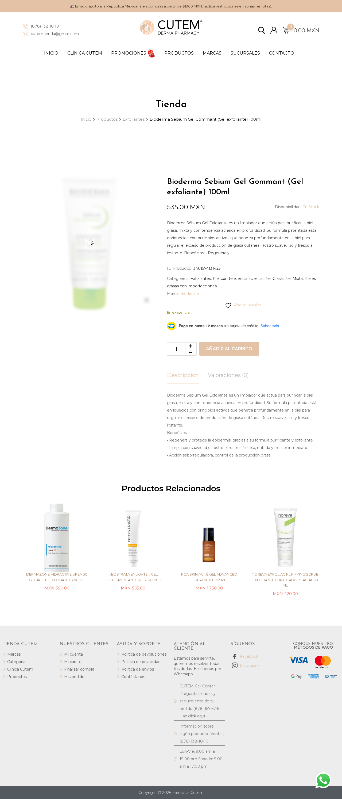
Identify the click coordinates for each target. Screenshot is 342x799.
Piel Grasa (274, 278)
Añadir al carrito (229, 348)
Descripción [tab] (183, 375)
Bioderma (189, 293)
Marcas (212, 53)
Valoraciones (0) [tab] (228, 375)
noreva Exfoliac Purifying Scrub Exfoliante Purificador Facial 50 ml (285, 580)
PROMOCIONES (129, 53)
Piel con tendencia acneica (238, 278)
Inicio (51, 53)
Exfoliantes (201, 278)
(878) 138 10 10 (45, 26)
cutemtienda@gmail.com (55, 33)
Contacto (281, 53)
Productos (179, 53)
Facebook (248, 656)
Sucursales (245, 53)
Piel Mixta (294, 278)
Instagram (249, 665)
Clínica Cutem (84, 53)
